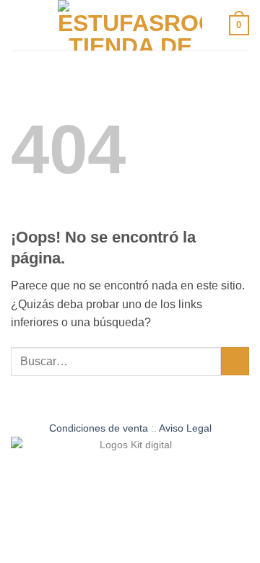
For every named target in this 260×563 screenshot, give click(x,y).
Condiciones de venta (98, 428)
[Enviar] (235, 361)
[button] (19, 25)
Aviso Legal (185, 428)
